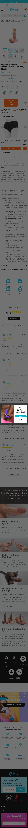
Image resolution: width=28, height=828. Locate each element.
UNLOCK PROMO (20, 416)
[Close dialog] (26, 405)
